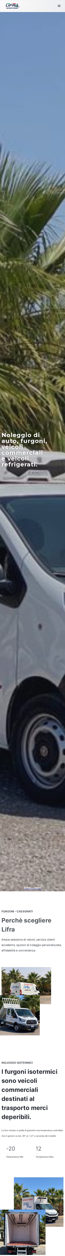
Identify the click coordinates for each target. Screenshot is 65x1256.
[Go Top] (59, 1249)
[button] (32, 888)
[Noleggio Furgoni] (13, 6)
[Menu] (59, 6)
